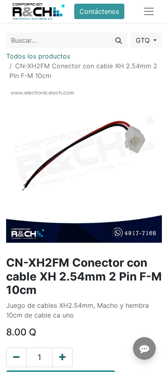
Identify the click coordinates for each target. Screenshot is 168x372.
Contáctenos (99, 11)
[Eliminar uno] (16, 357)
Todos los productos (38, 56)
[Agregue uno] (62, 357)
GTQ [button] (144, 40)
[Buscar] (118, 40)
